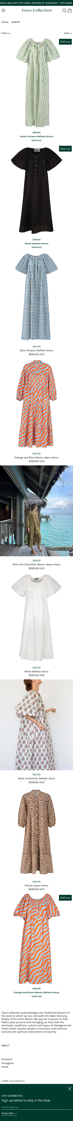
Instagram (7, 1063)
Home (5, 22)
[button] (64, 10)
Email (4, 1066)
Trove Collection (17, 1081)
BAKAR (16, 22)
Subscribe (7, 1113)
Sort (66, 33)
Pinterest (6, 1059)
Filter (4, 33)
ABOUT (5, 1045)
